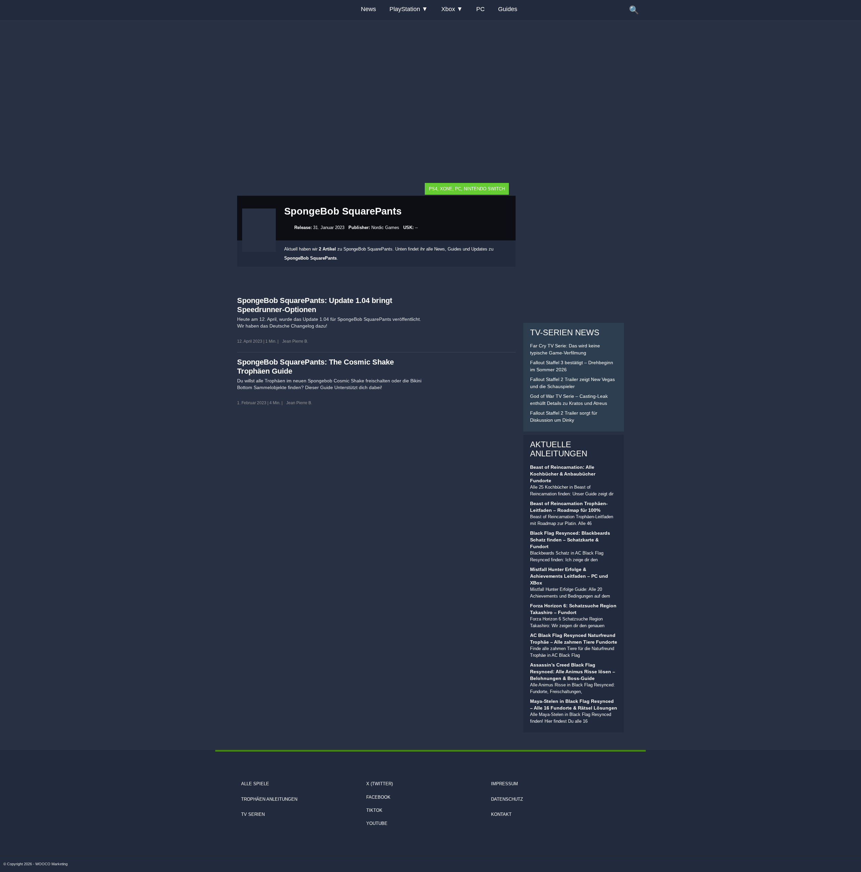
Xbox (448, 9)
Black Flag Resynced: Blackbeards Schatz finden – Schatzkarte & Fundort (570, 539)
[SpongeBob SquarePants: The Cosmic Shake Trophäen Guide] (475, 381)
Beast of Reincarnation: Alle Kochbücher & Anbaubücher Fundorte (562, 473)
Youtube (376, 823)
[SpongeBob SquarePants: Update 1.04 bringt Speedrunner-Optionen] (475, 319)
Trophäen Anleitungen (269, 799)
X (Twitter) (379, 783)
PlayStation (404, 9)
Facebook (378, 797)
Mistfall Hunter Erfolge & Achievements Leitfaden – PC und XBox (569, 576)
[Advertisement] (430, 62)
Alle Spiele (255, 783)
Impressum (504, 783)
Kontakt (501, 814)
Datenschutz (507, 799)
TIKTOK (374, 810)
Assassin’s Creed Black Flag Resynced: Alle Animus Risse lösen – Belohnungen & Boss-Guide (572, 671)
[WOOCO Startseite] (235, 10)
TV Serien (253, 814)
